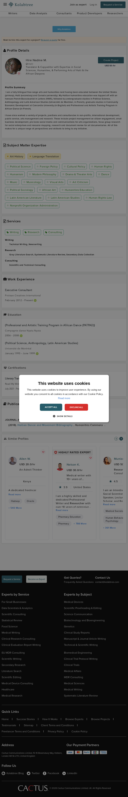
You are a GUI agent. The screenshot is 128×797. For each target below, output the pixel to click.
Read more (64, 398)
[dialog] (64, 398)
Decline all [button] (76, 407)
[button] (63, 416)
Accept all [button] (51, 406)
